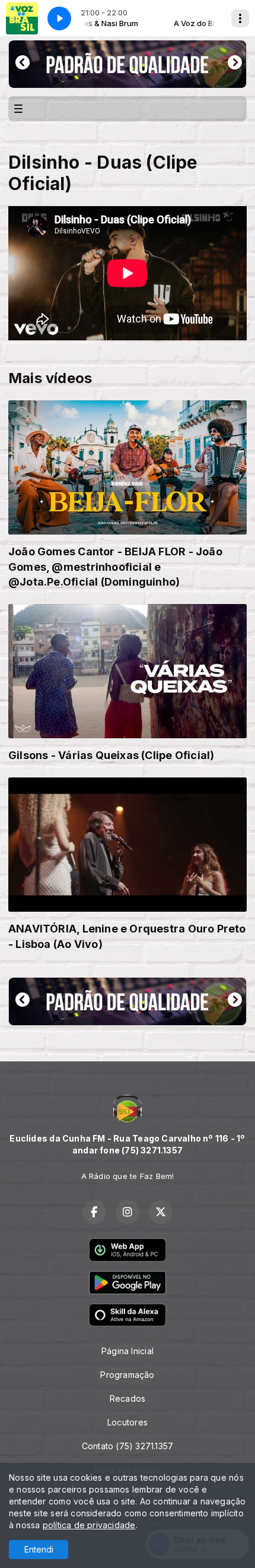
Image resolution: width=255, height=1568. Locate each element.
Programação (127, 1375)
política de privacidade (89, 1525)
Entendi (38, 1549)
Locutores (127, 1422)
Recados (127, 1398)
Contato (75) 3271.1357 (128, 1446)
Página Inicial (127, 1351)
